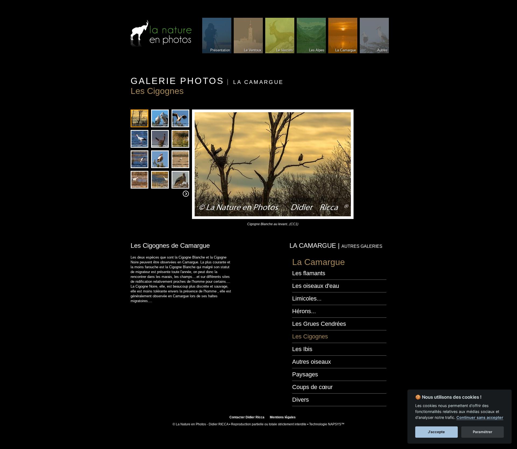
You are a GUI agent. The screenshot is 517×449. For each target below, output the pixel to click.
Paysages (305, 374)
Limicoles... (307, 298)
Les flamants (308, 273)
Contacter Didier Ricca (246, 417)
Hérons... (304, 311)
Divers (300, 399)
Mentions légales (283, 417)
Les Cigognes (310, 336)
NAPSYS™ (336, 424)
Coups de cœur (312, 387)
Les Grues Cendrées (319, 323)
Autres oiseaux (311, 361)
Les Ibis (302, 349)
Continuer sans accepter (479, 417)
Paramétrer (482, 432)
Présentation (220, 50)
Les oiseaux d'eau (315, 285)
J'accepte (436, 432)
